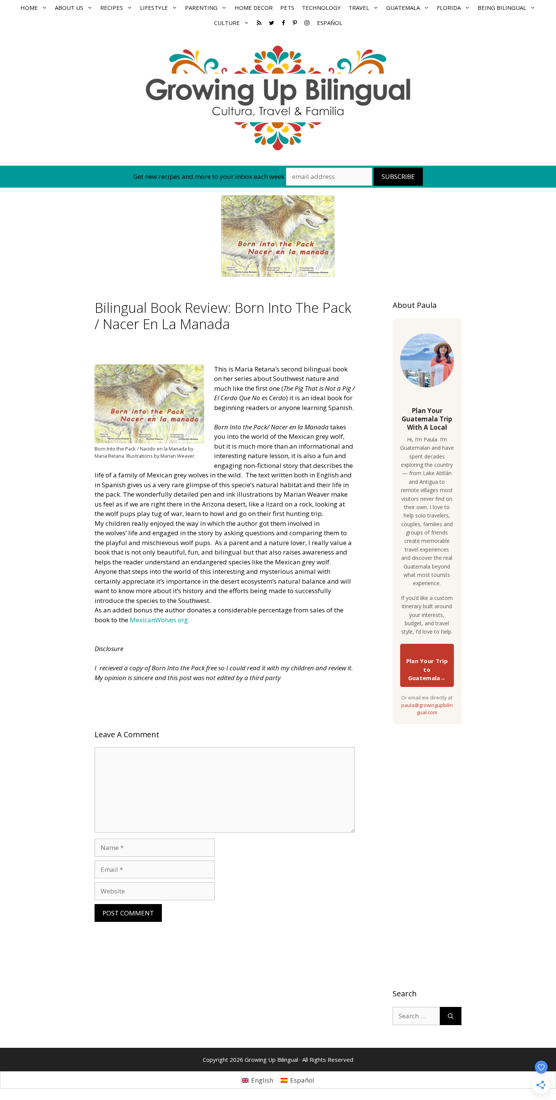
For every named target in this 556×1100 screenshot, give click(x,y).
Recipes (111, 7)
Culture (227, 22)
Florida (449, 7)
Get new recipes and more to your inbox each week (208, 176)
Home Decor (254, 7)
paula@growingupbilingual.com (427, 709)
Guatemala (403, 7)
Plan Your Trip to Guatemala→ (427, 669)
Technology (321, 7)
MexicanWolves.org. (159, 619)
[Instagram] (307, 22)
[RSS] (259, 22)
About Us (69, 7)
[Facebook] (283, 22)
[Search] (450, 1016)
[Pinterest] (295, 22)
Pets (287, 7)
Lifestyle (154, 7)
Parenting (201, 7)
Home (29, 7)
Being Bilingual (502, 7)
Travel (358, 7)
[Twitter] (271, 22)
